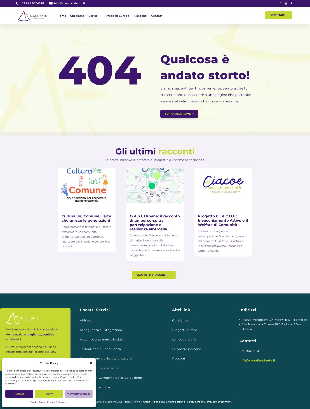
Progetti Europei (118, 15)
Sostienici (277, 15)
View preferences (78, 393)
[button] (91, 363)
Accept (19, 393)
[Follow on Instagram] (286, 3)
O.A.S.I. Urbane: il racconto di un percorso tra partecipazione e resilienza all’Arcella (155, 222)
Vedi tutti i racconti (152, 274)
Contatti (157, 15)
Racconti (140, 15)
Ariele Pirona (151, 401)
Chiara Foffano (175, 401)
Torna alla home (178, 113)
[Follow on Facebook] (280, 3)
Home (62, 15)
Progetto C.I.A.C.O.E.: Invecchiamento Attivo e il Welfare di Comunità (223, 220)
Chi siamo (77, 15)
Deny (49, 393)
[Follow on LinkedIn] (292, 3)
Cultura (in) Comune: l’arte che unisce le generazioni (86, 218)
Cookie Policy (38, 402)
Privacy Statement (57, 402)
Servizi (93, 15)
